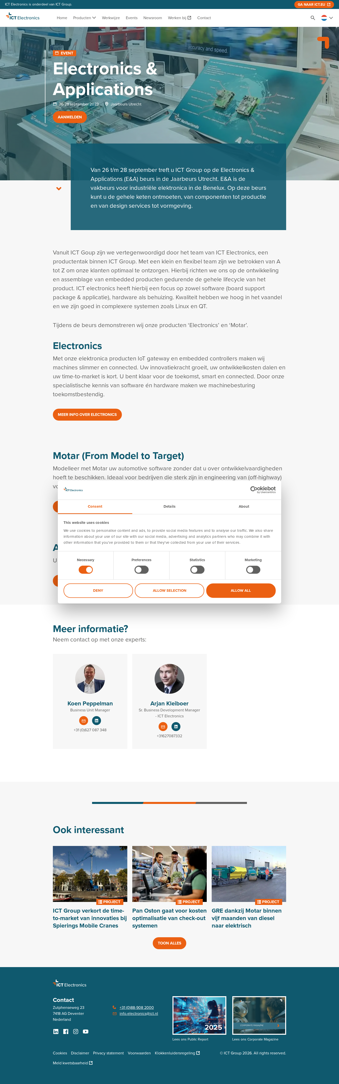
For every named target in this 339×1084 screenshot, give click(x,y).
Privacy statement (108, 1053)
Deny (98, 590)
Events (131, 18)
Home (62, 18)
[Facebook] (66, 1032)
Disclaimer (80, 1053)
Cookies (60, 1053)
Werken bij (177, 18)
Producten (82, 18)
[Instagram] (76, 1032)
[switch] (142, 570)
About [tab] (244, 506)
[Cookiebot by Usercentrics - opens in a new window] (254, 490)
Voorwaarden (139, 1053)
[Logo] (22, 17)
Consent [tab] (95, 506)
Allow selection (169, 590)
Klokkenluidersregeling (175, 1053)
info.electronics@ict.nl (139, 1013)
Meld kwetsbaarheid (70, 1063)
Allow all (241, 590)
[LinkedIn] (96, 720)
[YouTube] (86, 1032)
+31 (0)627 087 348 (90, 730)
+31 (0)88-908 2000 (137, 1007)
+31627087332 (169, 736)
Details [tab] (169, 506)
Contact (204, 18)
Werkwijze (111, 18)
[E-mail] (83, 720)
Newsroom (152, 18)
